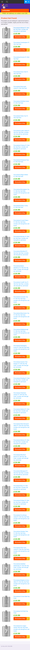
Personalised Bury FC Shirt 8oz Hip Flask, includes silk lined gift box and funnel (21, 487)
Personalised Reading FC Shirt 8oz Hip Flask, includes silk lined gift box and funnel (22, 380)
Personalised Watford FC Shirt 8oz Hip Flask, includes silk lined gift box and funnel (21, 410)
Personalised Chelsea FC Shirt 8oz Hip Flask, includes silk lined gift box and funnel (22, 147)
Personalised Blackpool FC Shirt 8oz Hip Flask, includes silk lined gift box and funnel (21, 472)
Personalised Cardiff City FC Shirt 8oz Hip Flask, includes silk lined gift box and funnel (21, 283)
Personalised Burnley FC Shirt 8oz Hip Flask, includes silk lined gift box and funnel (21, 238)
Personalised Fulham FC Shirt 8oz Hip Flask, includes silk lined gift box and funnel (21, 502)
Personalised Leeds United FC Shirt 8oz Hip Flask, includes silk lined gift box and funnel (21, 132)
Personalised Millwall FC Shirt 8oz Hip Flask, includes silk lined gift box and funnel (21, 29)
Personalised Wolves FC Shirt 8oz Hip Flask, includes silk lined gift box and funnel (21, 441)
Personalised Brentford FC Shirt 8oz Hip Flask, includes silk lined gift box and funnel (21, 253)
